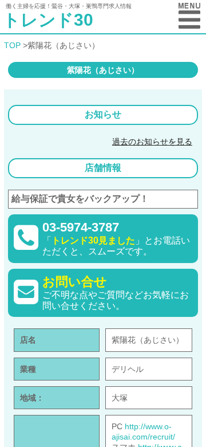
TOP (12, 45)
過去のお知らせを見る (152, 141)
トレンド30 (48, 19)
